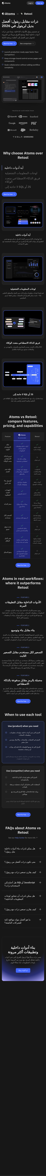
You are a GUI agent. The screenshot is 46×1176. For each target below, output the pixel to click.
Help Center (20, 838)
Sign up (39, 3)
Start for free (8, 44)
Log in (30, 3)
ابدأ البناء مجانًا (23, 970)
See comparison (25, 44)
